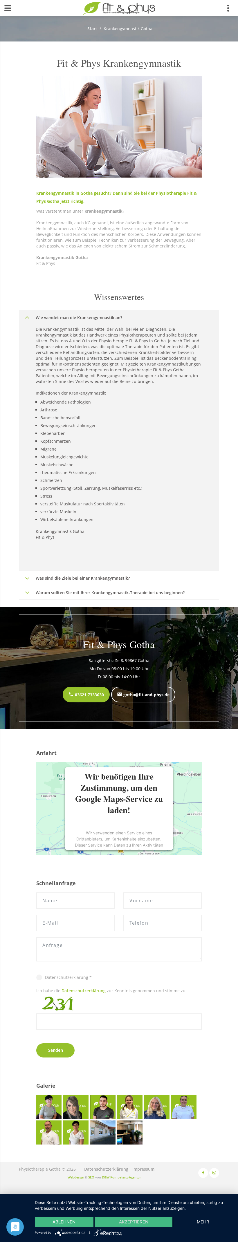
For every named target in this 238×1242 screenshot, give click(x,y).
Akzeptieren (133, 1222)
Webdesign (76, 1177)
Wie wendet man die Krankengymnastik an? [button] (79, 317)
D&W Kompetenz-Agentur (121, 1177)
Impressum (143, 1169)
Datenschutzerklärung (84, 990)
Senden (55, 1050)
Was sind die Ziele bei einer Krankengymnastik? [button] (83, 578)
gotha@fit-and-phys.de (146, 694)
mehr (203, 1222)
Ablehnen (64, 1222)
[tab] (119, 317)
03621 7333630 (89, 694)
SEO (91, 1177)
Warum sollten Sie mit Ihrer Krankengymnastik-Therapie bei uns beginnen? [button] (110, 592)
